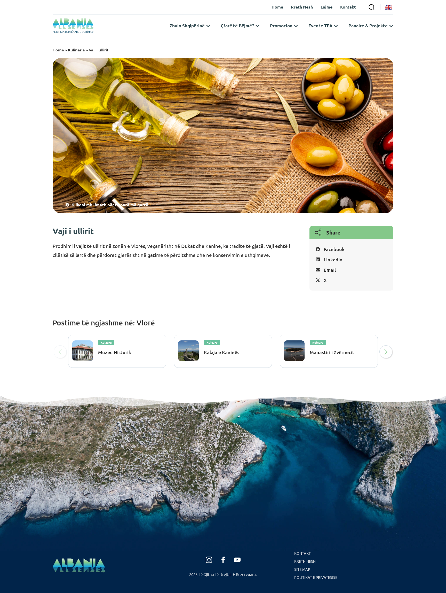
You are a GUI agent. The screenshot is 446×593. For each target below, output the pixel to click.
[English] (388, 7)
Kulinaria (76, 50)
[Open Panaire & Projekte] (391, 25)
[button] (351, 249)
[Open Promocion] (296, 25)
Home (58, 50)
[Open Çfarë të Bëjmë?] (257, 25)
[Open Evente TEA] (336, 25)
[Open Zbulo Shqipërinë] (208, 25)
